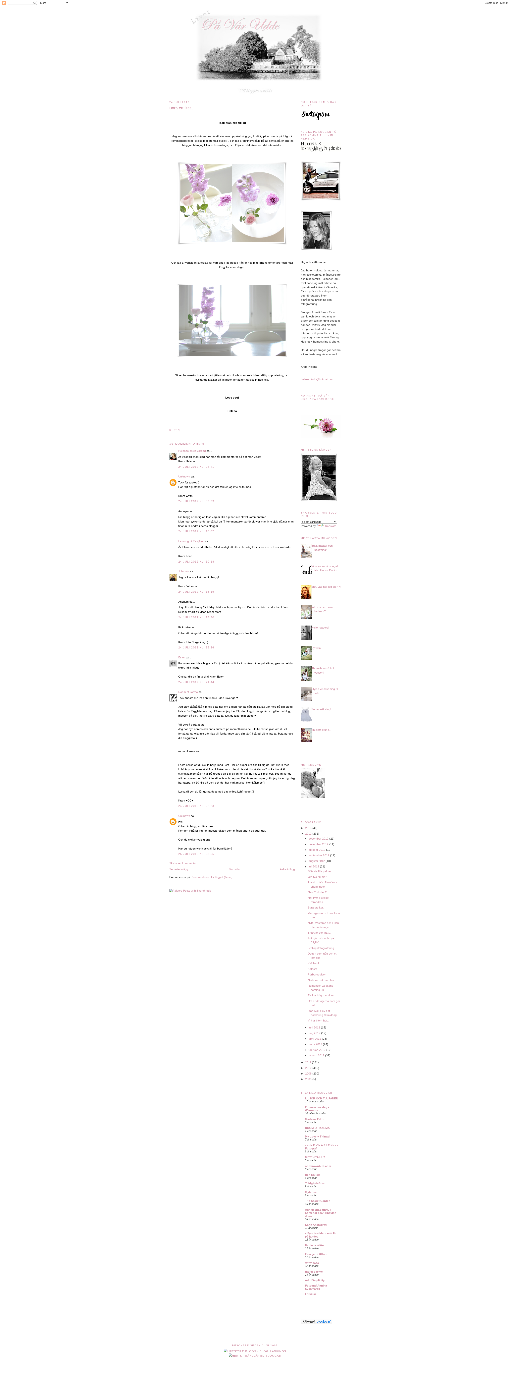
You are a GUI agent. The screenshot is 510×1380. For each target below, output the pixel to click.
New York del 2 (317, 892)
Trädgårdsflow (315, 1183)
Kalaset (312, 968)
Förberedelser (317, 974)
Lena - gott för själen (191, 541)
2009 (308, 1073)
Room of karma (188, 691)
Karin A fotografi (316, 1224)
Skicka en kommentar (183, 863)
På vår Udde (256, 14)
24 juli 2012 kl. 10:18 (196, 561)
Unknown (184, 476)
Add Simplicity (315, 1280)
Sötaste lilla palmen (320, 871)
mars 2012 (316, 1044)
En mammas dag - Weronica (317, 1109)
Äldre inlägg (287, 869)
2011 (308, 1062)
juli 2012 (314, 866)
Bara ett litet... (181, 108)
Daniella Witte (314, 1245)
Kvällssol (313, 963)
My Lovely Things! (317, 1136)
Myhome (311, 1192)
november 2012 (319, 844)
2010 (308, 1068)
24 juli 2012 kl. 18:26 (196, 647)
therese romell (314, 1271)
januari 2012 (317, 1055)
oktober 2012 (317, 849)
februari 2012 (317, 1049)
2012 (308, 833)
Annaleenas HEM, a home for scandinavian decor (320, 1213)
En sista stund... (321, 729)
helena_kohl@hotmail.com (317, 379)
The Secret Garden (317, 1200)
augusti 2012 (317, 860)
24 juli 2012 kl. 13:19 (196, 591)
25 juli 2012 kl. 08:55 (196, 854)
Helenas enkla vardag (192, 450)
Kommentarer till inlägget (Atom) (212, 877)
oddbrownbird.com (318, 1166)
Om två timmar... (318, 876)
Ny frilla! (316, 647)
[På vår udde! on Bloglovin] (316, 1323)
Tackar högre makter (321, 995)
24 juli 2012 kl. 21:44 (196, 682)
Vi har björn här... (319, 1020)
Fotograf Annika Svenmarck (316, 1287)
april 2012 (315, 1038)
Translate (330, 525)
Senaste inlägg (178, 869)
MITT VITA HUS (315, 1157)
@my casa (312, 1262)
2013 (308, 828)
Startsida (234, 869)
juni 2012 (315, 1027)
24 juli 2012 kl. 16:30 (196, 617)
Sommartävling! (321, 709)
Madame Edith (314, 1119)
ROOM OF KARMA (317, 1128)
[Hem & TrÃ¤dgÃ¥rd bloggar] (255, 1355)
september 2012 (319, 855)
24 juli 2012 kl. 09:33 (196, 501)
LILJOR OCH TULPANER (321, 1098)
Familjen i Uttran (316, 1254)
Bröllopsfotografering (321, 948)
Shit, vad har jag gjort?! (326, 586)
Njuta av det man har (321, 980)
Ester (181, 657)
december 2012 (319, 838)
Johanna (183, 571)
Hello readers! (320, 627)
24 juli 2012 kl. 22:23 (196, 805)
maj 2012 (315, 1033)
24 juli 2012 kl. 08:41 (196, 466)
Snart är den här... (319, 932)
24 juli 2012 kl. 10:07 (196, 531)
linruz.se (311, 1294)
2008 (308, 1079)
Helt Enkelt (312, 1174)
